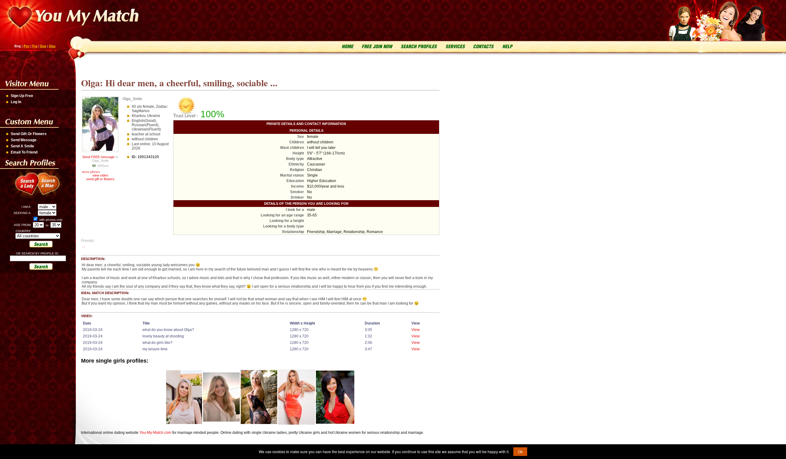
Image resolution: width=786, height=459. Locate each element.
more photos (90, 171)
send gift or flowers (100, 179)
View (415, 330)
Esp (43, 46)
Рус (26, 46)
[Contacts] (483, 45)
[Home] (348, 45)
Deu (52, 46)
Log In (16, 102)
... (83, 246)
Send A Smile (22, 146)
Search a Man (52, 187)
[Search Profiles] (418, 45)
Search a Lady (24, 187)
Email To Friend (24, 152)
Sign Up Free (22, 96)
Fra (34, 46)
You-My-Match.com (155, 432)
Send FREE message (98, 157)
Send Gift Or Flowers (29, 134)
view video (100, 175)
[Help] (507, 45)
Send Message (24, 140)
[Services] (455, 45)
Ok (520, 451)
